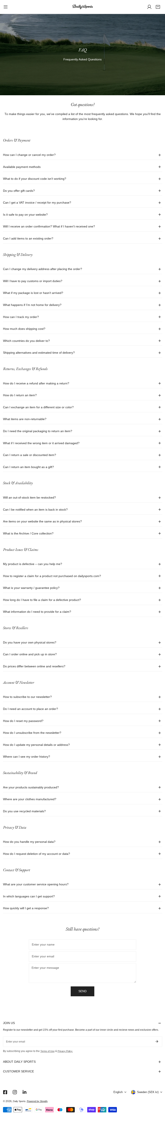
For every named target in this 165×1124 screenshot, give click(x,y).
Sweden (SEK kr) (148, 1092)
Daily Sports (19, 1101)
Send (82, 991)
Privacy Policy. (65, 1051)
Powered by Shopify (37, 1101)
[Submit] (157, 1041)
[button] (158, 7)
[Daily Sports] (82, 7)
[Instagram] (15, 1092)
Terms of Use (47, 1051)
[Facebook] (5, 1092)
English (118, 1092)
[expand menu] (5, 7)
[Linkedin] (24, 1092)
